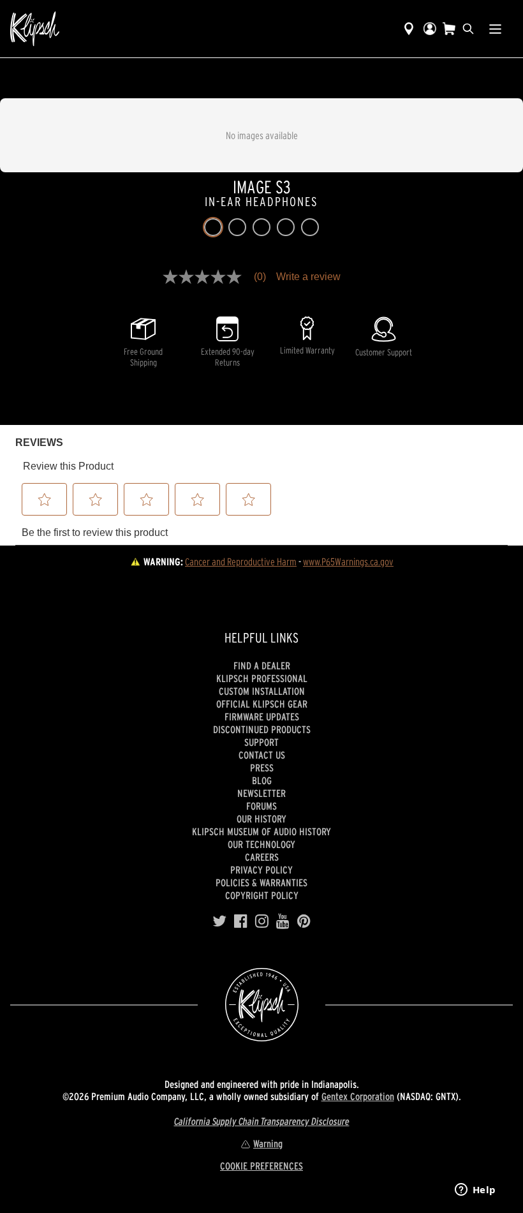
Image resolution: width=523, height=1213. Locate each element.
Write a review (308, 277)
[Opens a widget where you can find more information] (475, 1191)
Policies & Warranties (261, 882)
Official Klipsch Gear (261, 704)
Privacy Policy (261, 869)
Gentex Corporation (357, 1096)
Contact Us (262, 755)
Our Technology (261, 844)
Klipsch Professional (261, 678)
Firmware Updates (262, 716)
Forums (261, 806)
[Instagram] (262, 921)
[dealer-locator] (408, 28)
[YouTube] (283, 921)
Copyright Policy (261, 895)
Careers (262, 857)
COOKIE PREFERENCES (261, 1166)
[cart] (449, 28)
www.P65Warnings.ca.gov (348, 561)
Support (261, 742)
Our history (261, 818)
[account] (429, 28)
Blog (262, 780)
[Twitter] (219, 921)
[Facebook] (240, 921)
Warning (268, 1143)
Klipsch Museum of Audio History (261, 831)
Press (262, 767)
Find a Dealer (261, 665)
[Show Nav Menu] (495, 28)
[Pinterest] (304, 921)
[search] (468, 28)
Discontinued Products (262, 729)
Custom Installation (262, 691)
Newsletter (261, 793)
